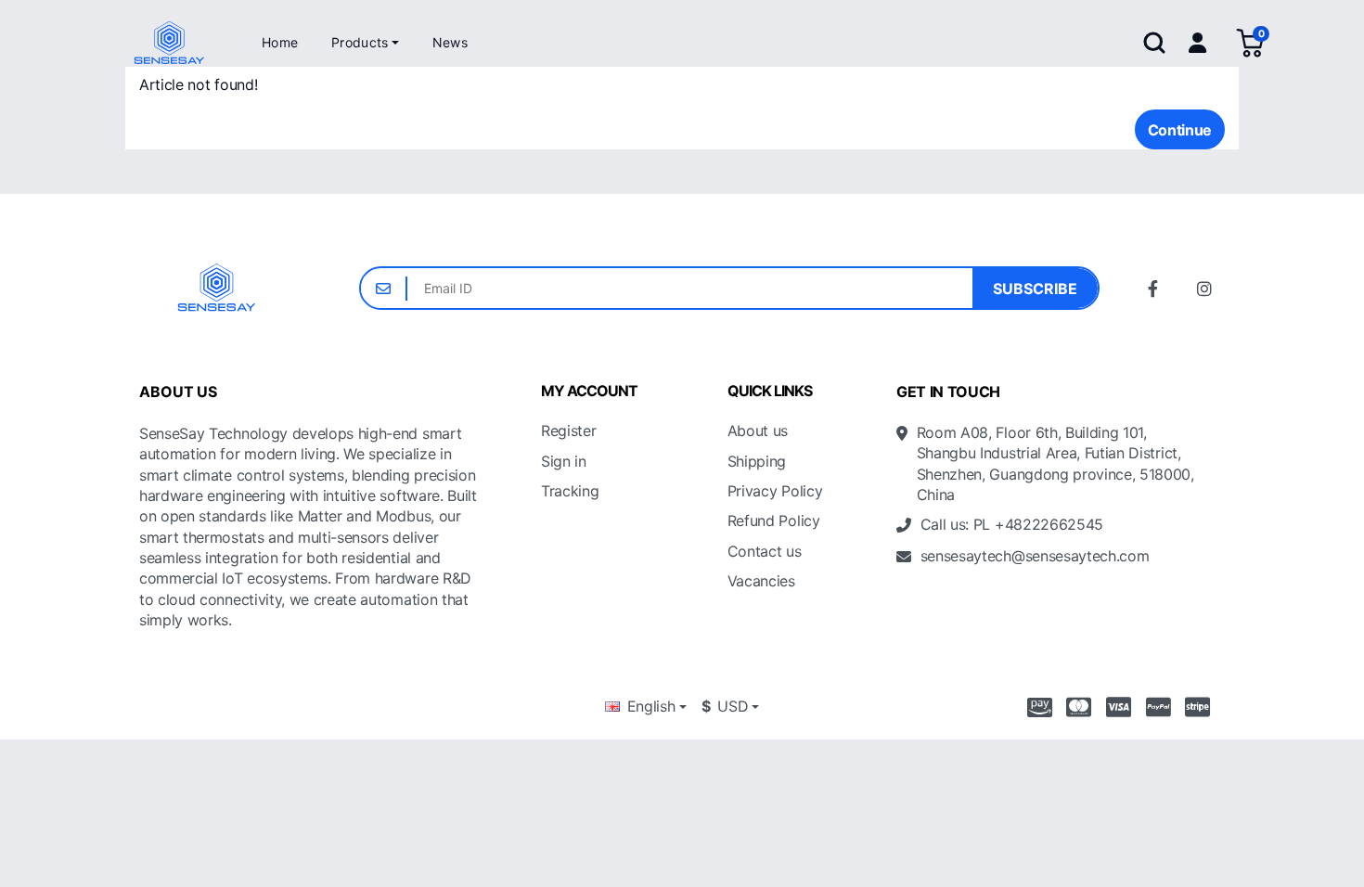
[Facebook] (941, 604)
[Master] (1079, 707)
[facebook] (1152, 288)
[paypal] (1158, 707)
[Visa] (1119, 707)
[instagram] (1204, 288)
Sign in (563, 461)
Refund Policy (773, 520)
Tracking (569, 491)
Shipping (756, 461)
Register (568, 430)
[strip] (1201, 707)
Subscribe (1035, 288)
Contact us (764, 551)
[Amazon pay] (1036, 707)
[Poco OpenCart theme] (216, 288)
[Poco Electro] (169, 43)
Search (1154, 42)
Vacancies (761, 581)
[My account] (1196, 43)
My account (589, 391)
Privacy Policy (775, 491)
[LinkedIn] (983, 604)
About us (757, 430)
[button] (365, 43)
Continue (1180, 130)
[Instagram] (898, 604)
